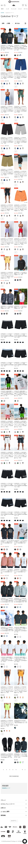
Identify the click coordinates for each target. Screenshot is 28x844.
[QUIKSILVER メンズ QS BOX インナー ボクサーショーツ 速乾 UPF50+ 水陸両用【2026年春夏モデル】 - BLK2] (20, 324)
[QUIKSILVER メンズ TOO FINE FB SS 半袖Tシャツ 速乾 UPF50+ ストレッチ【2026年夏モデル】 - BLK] (7, 531)
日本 (13, 820)
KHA (4, 55)
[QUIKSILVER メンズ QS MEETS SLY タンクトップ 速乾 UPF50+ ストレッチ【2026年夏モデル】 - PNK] (7, 560)
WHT (7, 55)
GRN (20, 762)
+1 (2, 700)
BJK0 (15, 182)
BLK (2, 55)
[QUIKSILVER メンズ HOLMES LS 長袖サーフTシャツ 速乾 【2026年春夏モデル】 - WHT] (20, 297)
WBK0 (7, 432)
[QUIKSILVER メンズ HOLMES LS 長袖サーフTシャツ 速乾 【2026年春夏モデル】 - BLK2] (7, 297)
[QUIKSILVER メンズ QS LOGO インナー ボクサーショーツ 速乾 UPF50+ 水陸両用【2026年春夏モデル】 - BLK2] (20, 474)
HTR (4, 607)
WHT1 (18, 637)
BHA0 (2, 84)
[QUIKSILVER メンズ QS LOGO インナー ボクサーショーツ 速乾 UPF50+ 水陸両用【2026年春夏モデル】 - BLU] (7, 502)
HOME (2, 12)
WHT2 (20, 637)
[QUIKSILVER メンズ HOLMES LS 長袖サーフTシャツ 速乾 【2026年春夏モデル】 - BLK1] (20, 263)
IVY (9, 342)
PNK (4, 549)
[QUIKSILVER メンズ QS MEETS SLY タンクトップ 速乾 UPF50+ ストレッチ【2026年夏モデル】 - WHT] (20, 560)
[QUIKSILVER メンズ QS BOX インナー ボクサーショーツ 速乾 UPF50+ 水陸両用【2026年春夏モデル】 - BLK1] (7, 324)
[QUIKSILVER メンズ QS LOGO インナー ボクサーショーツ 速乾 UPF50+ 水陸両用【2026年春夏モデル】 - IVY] (20, 502)
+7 (15, 185)
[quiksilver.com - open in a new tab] (2, 827)
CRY (18, 762)
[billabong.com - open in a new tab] (6, 827)
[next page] (25, 770)
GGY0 (4, 432)
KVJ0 (23, 182)
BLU (7, 342)
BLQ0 (18, 182)
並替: (6, 23)
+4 (2, 86)
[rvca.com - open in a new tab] (15, 827)
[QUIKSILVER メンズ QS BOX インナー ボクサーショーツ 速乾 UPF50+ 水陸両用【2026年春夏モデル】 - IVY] (20, 353)
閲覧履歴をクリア (6, 788)
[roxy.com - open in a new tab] (10, 827)
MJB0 (2, 432)
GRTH (20, 182)
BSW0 (4, 84)
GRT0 (9, 84)
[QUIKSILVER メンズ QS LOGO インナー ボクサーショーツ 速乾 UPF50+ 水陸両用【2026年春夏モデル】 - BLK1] (7, 474)
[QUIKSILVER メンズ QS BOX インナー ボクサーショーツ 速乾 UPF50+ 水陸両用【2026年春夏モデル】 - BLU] (7, 353)
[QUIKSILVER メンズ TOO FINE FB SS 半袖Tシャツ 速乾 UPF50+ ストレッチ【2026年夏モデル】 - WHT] (20, 531)
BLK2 (18, 280)
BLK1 (15, 280)
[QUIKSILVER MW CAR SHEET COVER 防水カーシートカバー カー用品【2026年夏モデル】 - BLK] (20, 711)
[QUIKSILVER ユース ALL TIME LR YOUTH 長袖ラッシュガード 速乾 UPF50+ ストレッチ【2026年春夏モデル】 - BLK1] (20, 744)
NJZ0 (9, 698)
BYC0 (7, 84)
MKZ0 (7, 698)
